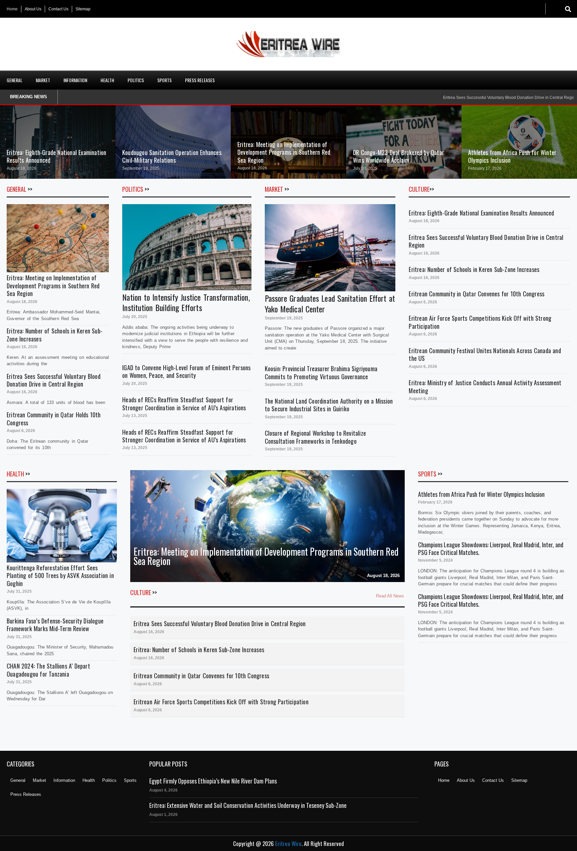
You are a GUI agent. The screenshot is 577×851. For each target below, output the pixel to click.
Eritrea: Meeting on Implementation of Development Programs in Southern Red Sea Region (283, 152)
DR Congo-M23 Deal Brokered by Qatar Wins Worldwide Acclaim (398, 156)
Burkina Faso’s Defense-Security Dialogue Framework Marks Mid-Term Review (55, 624)
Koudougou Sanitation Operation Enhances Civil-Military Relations (171, 156)
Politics (136, 80)
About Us (33, 9)
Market (43, 80)
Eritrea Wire (288, 843)
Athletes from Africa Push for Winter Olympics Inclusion (512, 156)
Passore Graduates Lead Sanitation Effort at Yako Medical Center (330, 303)
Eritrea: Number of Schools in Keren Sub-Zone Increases (55, 334)
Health (107, 80)
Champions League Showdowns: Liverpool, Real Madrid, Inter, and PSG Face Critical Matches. (490, 548)
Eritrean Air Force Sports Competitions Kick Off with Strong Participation (480, 322)
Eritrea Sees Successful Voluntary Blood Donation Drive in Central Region (54, 380)
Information (75, 80)
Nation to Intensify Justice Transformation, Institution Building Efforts (186, 302)
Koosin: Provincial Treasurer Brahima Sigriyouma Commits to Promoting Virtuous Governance (321, 372)
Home (12, 9)
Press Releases (200, 80)
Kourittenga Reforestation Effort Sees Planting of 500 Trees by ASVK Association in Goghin (60, 575)
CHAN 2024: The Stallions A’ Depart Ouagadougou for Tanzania (48, 670)
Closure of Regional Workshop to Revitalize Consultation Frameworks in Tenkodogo (315, 437)
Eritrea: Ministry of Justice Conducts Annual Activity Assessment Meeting (485, 386)
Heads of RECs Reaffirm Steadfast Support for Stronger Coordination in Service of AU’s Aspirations (184, 403)
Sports (164, 80)
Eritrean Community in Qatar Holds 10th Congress (54, 418)
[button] (567, 8)
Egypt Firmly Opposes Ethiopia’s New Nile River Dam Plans (213, 780)
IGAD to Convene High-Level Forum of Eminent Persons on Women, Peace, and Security (186, 371)
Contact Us (58, 9)
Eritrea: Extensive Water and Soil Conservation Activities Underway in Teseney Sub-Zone (248, 805)
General (14, 80)
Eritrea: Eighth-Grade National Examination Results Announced (56, 156)
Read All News (390, 595)
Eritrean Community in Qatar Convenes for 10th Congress (476, 293)
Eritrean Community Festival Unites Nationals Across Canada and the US (485, 354)
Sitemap (82, 9)
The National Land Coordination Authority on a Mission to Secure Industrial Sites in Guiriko (329, 405)
